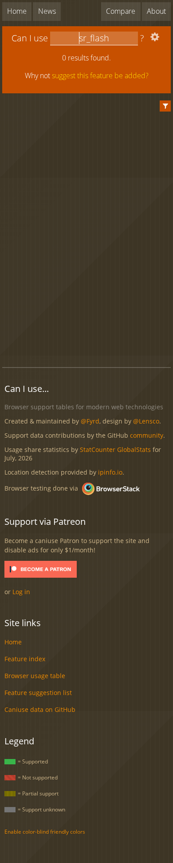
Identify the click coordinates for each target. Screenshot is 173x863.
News (47, 11)
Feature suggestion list (38, 692)
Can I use (30, 38)
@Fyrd (90, 421)
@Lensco (146, 421)
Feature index (24, 659)
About (156, 11)
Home (17, 11)
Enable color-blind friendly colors (44, 831)
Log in (21, 591)
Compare (120, 11)
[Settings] (153, 38)
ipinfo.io (110, 472)
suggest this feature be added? (100, 75)
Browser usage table (34, 675)
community (146, 435)
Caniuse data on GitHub (39, 709)
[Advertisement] (87, 339)
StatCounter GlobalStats (115, 449)
